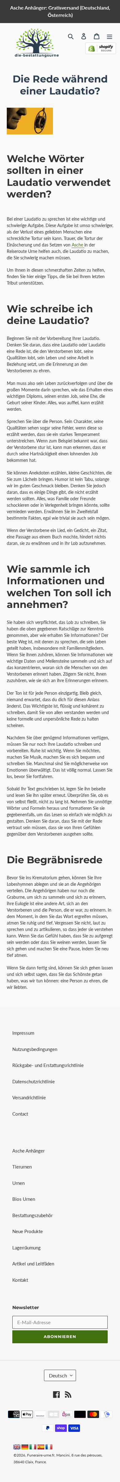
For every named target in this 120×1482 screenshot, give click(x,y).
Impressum (23, 1033)
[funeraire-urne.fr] (49, 1447)
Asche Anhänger (28, 1150)
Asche (78, 244)
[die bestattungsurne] (25, 1447)
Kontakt (20, 1280)
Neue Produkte (27, 1231)
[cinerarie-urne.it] (33, 1447)
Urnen (18, 1183)
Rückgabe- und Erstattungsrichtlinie (48, 1065)
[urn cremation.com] (17, 1447)
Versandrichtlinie (29, 1097)
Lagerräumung (26, 1247)
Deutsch (58, 1375)
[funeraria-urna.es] (42, 1447)
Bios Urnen (23, 1199)
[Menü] (109, 35)
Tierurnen (22, 1166)
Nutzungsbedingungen (34, 1049)
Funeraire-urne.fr (40, 1455)
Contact (20, 1113)
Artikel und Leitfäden (33, 1263)
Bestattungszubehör (32, 1215)
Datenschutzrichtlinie (33, 1081)
